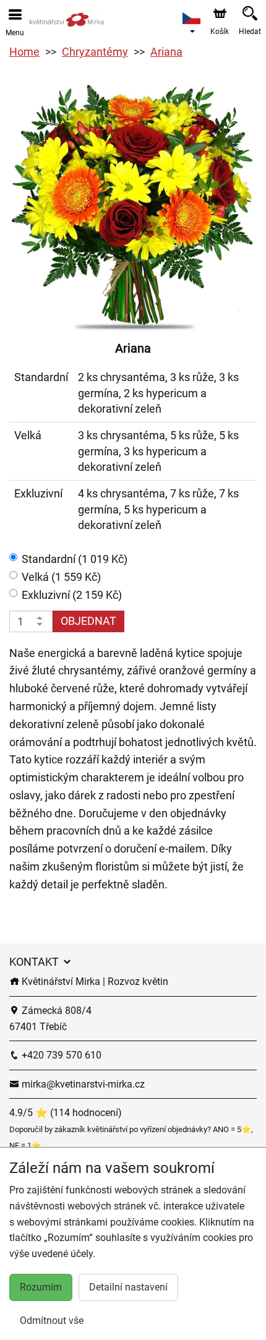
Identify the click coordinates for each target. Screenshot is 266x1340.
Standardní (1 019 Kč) (74, 558)
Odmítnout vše (52, 1320)
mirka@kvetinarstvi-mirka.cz (82, 1084)
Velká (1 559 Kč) (61, 576)
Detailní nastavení (128, 1287)
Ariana (166, 51)
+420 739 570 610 (60, 1055)
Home (24, 51)
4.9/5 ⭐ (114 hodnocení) (65, 1113)
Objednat (88, 620)
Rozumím (41, 1287)
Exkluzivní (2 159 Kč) (72, 594)
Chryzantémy (95, 51)
